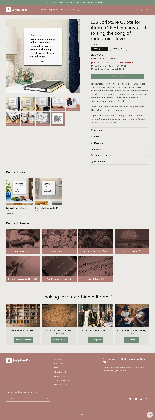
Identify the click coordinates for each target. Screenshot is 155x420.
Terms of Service (62, 380)
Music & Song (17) (95, 279)
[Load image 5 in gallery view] (73, 104)
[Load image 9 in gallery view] (58, 119)
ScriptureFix (80, 414)
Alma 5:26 (96, 110)
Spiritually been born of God (17, 209)
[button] (147, 9)
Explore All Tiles (59, 340)
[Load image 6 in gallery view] (13, 119)
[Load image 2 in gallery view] (28, 104)
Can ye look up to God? (46, 208)
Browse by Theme (23, 340)
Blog (56, 368)
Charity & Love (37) (23, 251)
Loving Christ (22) (131, 251)
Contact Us (59, 363)
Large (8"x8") (99, 49)
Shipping (94, 58)
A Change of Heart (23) (95, 251)
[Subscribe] (47, 399)
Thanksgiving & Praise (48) (59, 279)
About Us (58, 359)
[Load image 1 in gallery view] (13, 104)
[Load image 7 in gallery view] (28, 119)
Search (132, 340)
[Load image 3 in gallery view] (43, 104)
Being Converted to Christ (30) (23, 279)
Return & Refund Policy (64, 376)
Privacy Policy (60, 385)
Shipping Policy (61, 372)
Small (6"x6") (118, 49)
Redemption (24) (59, 251)
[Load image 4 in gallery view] (58, 104)
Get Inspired (95, 340)
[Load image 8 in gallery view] (43, 119)
